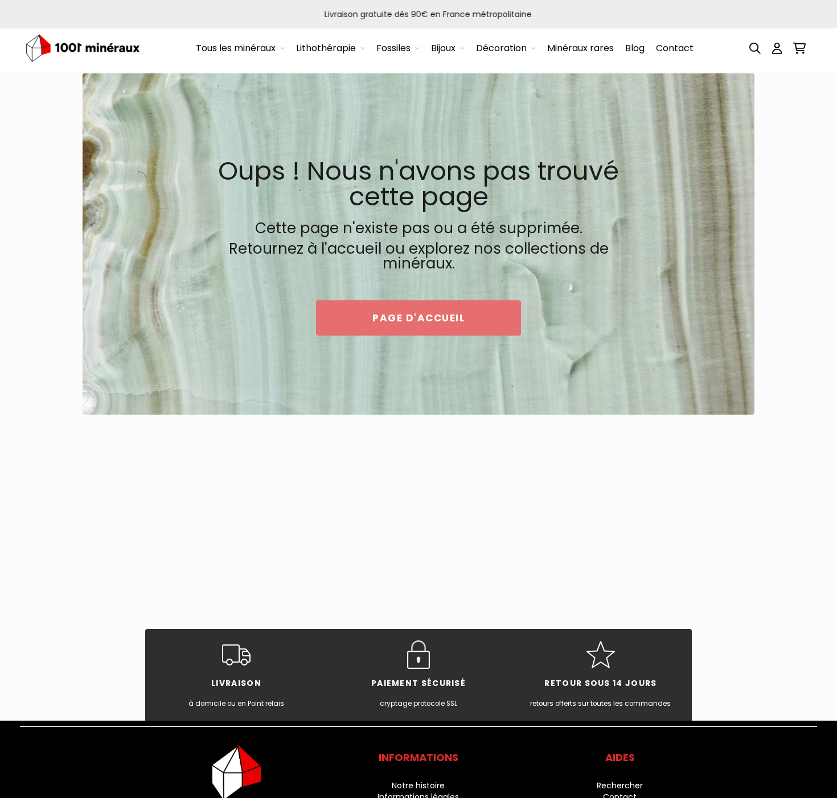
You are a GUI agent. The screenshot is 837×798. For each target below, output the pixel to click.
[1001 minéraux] (83, 48)
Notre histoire (418, 785)
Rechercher (620, 785)
